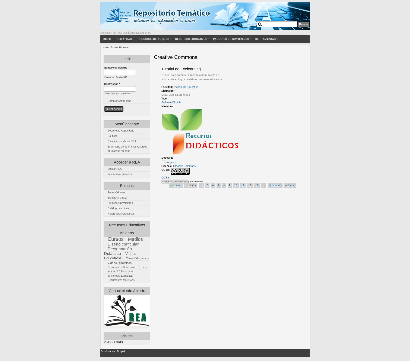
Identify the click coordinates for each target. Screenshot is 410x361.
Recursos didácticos (153, 39)
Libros (143, 267)
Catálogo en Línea (118, 208)
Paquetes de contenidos (231, 39)
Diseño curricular (123, 244)
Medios (135, 239)
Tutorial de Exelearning (181, 69)
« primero (176, 185)
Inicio (107, 39)
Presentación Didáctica (118, 251)
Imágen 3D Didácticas (120, 271)
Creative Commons (184, 166)
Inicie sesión (180, 181)
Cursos (116, 239)
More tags (129, 280)
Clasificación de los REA (122, 141)
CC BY (165, 177)
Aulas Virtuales (116, 192)
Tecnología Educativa (185, 87)
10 (235, 185)
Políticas (112, 135)
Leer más (168, 181)
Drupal (121, 351)
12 (249, 185)
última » (289, 185)
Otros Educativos (137, 258)
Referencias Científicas (121, 213)
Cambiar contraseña (119, 100)
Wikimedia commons (120, 174)
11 (243, 185)
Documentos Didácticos (121, 267)
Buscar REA (115, 168)
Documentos (115, 280)
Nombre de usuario (116, 67)
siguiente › (275, 185)
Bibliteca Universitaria (120, 203)
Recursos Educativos (191, 39)
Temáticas (124, 39)
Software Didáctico (172, 102)
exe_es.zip (171, 162)
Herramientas (265, 39)
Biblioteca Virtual (117, 197)
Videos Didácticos (120, 263)
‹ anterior (191, 185)
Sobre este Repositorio (121, 130)
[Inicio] (205, 29)
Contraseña (112, 84)
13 (256, 185)
